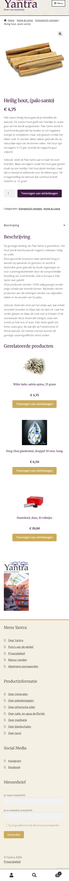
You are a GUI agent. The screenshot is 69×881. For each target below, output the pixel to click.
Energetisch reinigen (47, 20)
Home (11, 20)
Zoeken (34, 875)
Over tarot (14, 733)
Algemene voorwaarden (23, 666)
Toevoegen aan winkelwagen (39, 193)
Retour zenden (17, 660)
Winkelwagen (53, 872)
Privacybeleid (16, 653)
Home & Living (25, 20)
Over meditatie (17, 720)
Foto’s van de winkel (20, 647)
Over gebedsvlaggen (21, 700)
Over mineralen (18, 694)
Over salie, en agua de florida (26, 713)
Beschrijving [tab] (11, 225)
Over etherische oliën (21, 707)
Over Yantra (15, 640)
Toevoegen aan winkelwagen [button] (34, 404)
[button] (60, 33)
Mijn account (11, 875)
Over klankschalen (19, 726)
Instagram (14, 761)
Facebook (14, 767)
